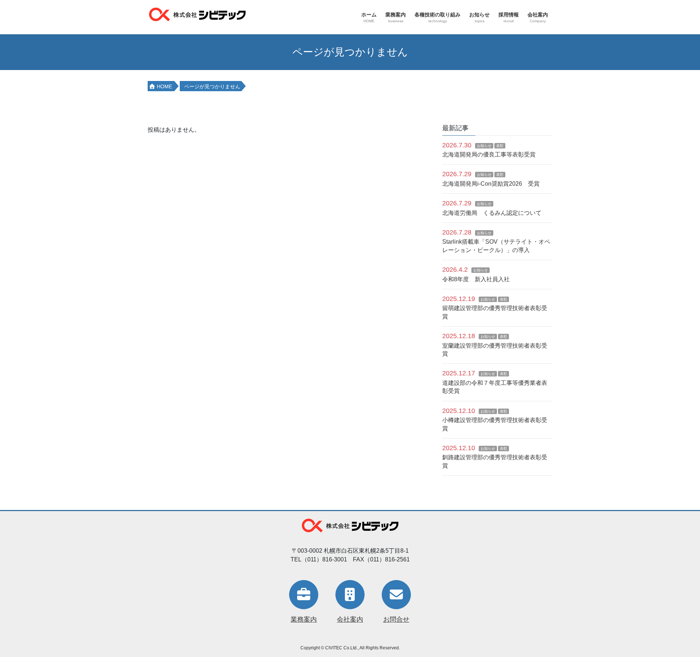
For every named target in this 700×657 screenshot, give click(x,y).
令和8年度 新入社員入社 (476, 279)
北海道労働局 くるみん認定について (491, 213)
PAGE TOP (678, 631)
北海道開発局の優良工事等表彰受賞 (489, 154)
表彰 (499, 146)
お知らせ (484, 146)
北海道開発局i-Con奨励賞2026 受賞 (491, 184)
